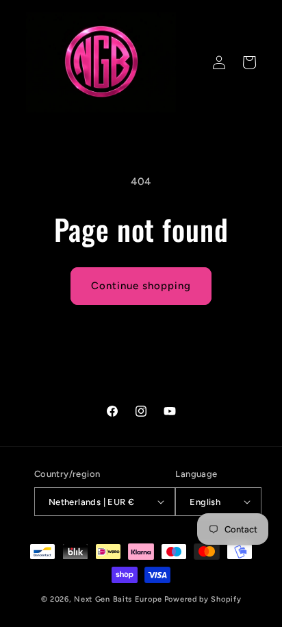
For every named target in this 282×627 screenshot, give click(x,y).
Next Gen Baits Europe (118, 599)
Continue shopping (141, 286)
